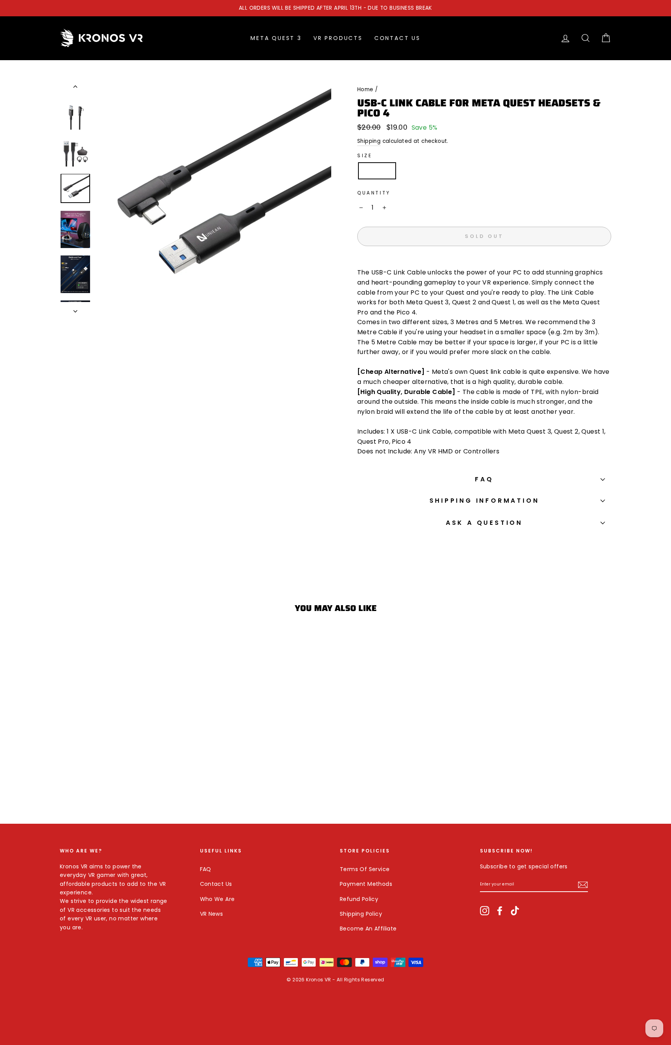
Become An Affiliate (368, 928)
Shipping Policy (361, 914)
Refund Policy (359, 899)
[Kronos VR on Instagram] (484, 910)
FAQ (484, 479)
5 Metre (416, 170)
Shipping (369, 141)
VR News (211, 914)
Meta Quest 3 (276, 38)
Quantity (374, 192)
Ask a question (484, 522)
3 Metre (377, 170)
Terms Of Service (364, 869)
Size (364, 155)
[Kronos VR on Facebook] (499, 910)
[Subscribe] (583, 884)
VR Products (338, 38)
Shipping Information (484, 500)
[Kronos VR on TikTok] (515, 910)
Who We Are (217, 899)
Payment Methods (366, 884)
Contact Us (397, 38)
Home (365, 89)
